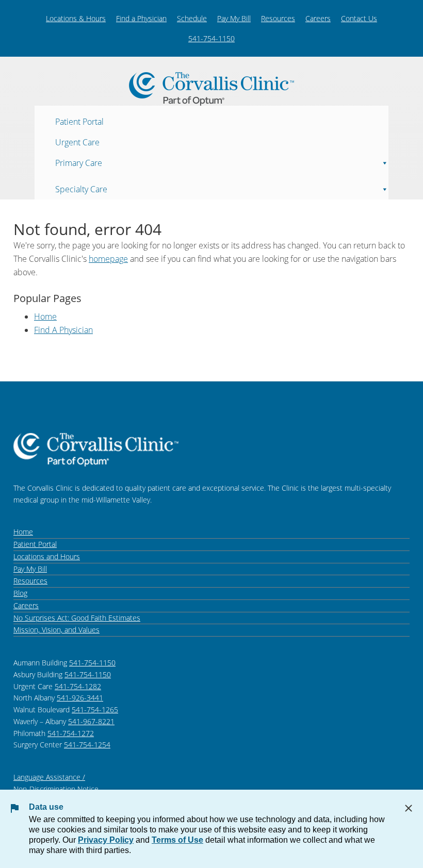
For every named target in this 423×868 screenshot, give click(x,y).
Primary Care (78, 162)
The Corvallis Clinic (211, 89)
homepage (108, 258)
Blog (20, 593)
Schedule (192, 18)
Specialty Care (81, 188)
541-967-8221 (91, 721)
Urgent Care (77, 142)
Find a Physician (141, 18)
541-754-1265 (95, 709)
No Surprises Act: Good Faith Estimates (76, 618)
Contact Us (359, 18)
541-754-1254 (87, 744)
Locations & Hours (76, 18)
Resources (278, 18)
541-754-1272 (70, 733)
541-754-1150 (211, 38)
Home (45, 316)
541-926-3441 (80, 698)
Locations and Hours (46, 556)
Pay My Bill (234, 18)
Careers (318, 18)
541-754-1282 (78, 686)
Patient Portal (79, 121)
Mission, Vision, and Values (56, 630)
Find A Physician (63, 330)
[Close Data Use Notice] (408, 808)
